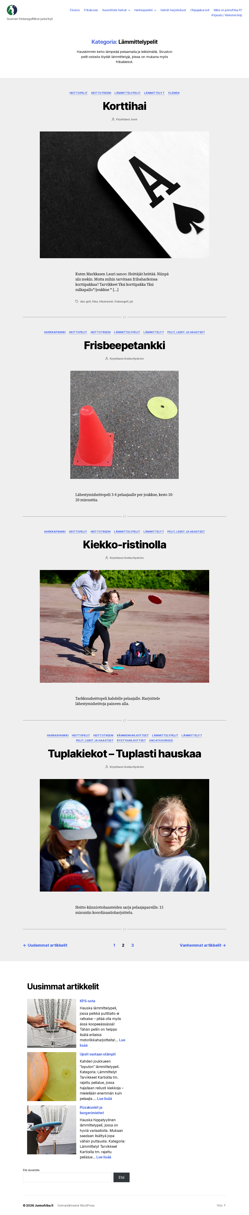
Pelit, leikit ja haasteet (186, 332)
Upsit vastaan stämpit (98, 1054)
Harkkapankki (143, 10)
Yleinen (174, 92)
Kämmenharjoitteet (133, 735)
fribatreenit (106, 301)
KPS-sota (87, 1001)
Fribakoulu (91, 10)
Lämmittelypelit (128, 92)
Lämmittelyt (154, 92)
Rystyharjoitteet (131, 740)
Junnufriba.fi (44, 1205)
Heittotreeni (101, 92)
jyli (131, 301)
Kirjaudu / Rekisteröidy (227, 15)
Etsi (121, 1177)
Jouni (133, 119)
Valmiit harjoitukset (173, 10)
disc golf (85, 301)
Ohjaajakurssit (200, 10)
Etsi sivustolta (31, 1170)
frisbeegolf (121, 301)
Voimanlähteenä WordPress (76, 1205)
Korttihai (124, 105)
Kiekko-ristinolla (124, 544)
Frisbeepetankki (124, 345)
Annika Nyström (134, 358)
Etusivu (75, 10)
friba (95, 301)
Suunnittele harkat (114, 10)
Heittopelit (79, 92)
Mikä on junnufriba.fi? (228, 10)
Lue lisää (104, 1099)
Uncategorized (161, 740)
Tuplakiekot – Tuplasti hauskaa (124, 753)
